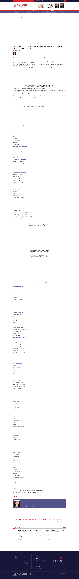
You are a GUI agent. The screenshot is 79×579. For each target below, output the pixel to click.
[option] (39, 520)
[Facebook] (36, 1)
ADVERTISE (15, 557)
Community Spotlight (27, 12)
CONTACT (15, 558)
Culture (26, 10)
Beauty (39, 10)
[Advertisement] (39, 547)
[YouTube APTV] (41, 1)
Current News (19, 10)
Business (52, 10)
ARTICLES (37, 556)
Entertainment (60, 10)
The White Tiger (15, 496)
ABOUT (15, 556)
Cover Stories (17, 12)
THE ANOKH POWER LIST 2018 (40, 564)
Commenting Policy (53, 577)
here (57, 99)
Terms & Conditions (59, 577)
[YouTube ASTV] (42, 1)
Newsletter (62, 12)
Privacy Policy (64, 577)
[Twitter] (37, 1)
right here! (36, 101)
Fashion (46, 10)
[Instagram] (39, 1)
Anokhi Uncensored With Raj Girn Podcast (49, 12)
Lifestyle (33, 10)
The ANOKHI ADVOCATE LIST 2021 (40, 560)
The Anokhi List (36, 12)
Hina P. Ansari (19, 53)
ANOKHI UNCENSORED (39, 568)
